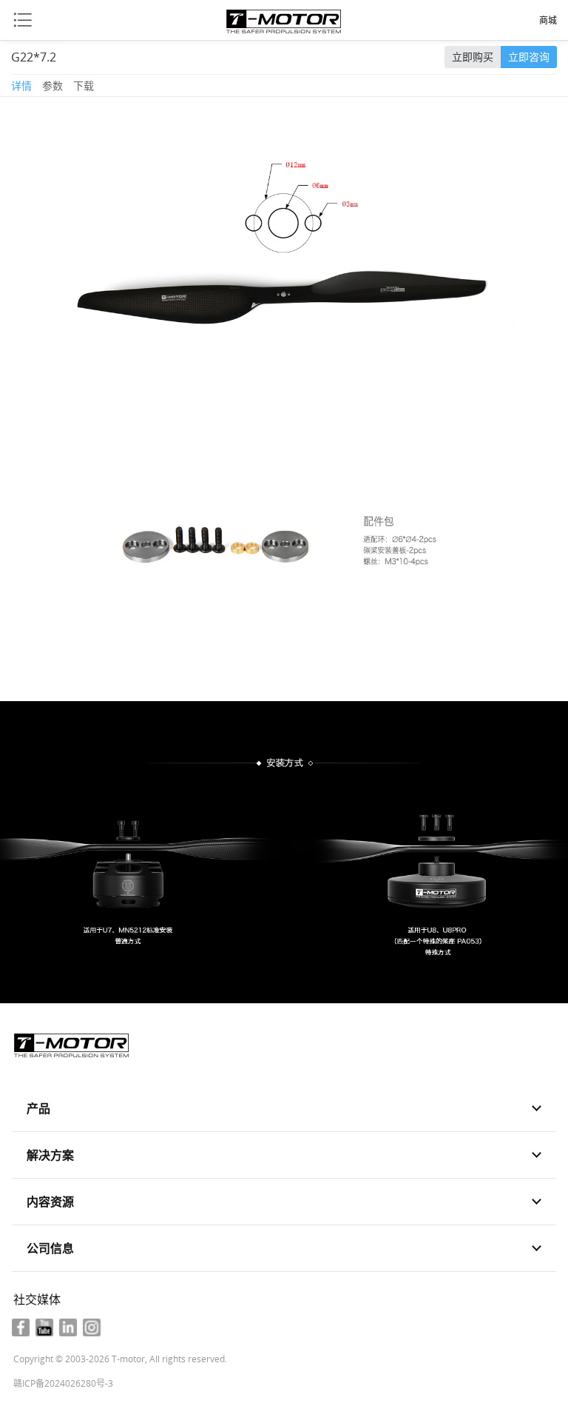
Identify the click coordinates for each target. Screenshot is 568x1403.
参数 (52, 85)
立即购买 (472, 57)
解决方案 (50, 1155)
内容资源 (50, 1201)
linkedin (68, 1327)
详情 (21, 85)
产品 (38, 1108)
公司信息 (50, 1248)
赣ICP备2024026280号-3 (63, 1383)
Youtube (44, 1327)
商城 (548, 21)
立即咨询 (529, 57)
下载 (83, 85)
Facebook (21, 1327)
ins (92, 1327)
